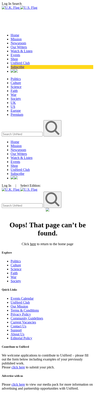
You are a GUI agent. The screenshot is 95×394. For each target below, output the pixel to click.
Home (15, 35)
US (13, 106)
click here (18, 367)
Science (16, 87)
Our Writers (19, 47)
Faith (14, 91)
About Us (17, 334)
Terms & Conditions (25, 310)
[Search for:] (23, 134)
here (33, 244)
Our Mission (19, 306)
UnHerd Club (20, 63)
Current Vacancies (23, 322)
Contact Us (18, 326)
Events (15, 55)
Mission (16, 39)
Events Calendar (22, 298)
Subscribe (17, 67)
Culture (16, 83)
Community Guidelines (27, 318)
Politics (16, 79)
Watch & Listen (21, 51)
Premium (17, 114)
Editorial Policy (21, 338)
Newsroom (18, 43)
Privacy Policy (21, 314)
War (13, 95)
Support (16, 330)
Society (16, 99)
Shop (14, 59)
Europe (16, 110)
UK (13, 103)
